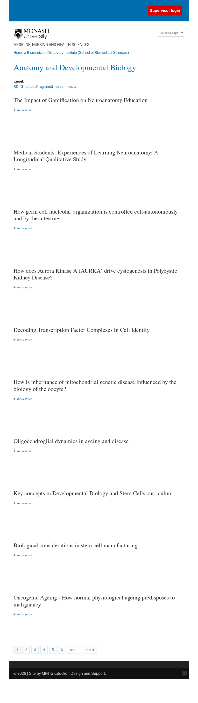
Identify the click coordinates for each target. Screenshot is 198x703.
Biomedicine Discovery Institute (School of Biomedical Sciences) (78, 52)
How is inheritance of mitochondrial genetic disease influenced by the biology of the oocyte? (95, 385)
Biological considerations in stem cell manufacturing (76, 545)
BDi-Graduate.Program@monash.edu (45, 86)
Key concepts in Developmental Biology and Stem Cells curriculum (93, 493)
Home (18, 52)
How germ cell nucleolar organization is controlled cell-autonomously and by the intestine (96, 215)
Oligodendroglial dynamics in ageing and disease (71, 441)
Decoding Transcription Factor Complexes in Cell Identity (82, 330)
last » (90, 650)
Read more (24, 109)
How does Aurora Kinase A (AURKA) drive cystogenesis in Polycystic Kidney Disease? (95, 274)
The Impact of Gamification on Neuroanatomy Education (81, 100)
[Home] (31, 38)
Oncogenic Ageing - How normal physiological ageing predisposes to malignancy (94, 600)
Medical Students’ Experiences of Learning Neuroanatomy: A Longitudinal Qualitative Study (86, 155)
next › (74, 650)
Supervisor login (165, 10)
